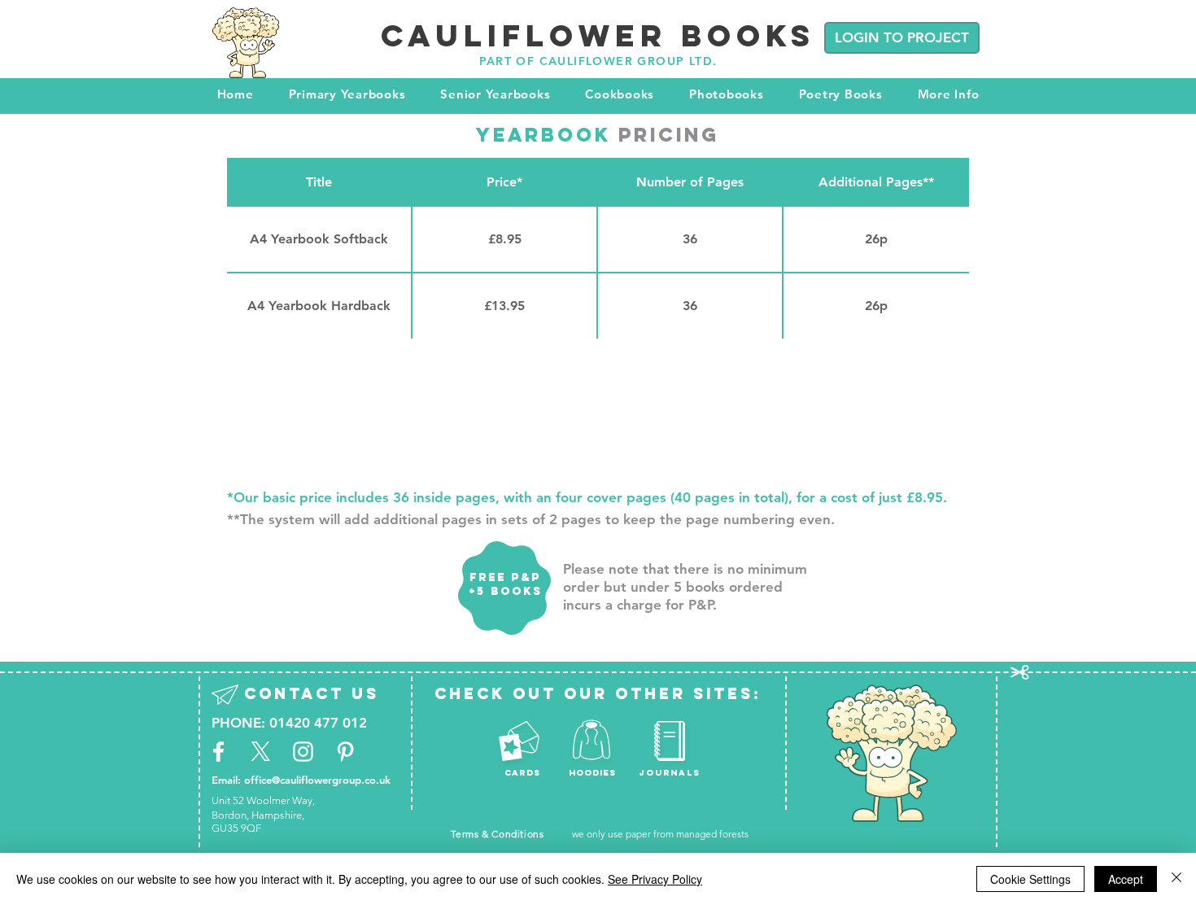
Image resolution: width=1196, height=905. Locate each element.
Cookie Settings (1030, 879)
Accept (1125, 879)
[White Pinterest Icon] (345, 751)
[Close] (1176, 879)
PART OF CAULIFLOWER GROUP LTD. (598, 61)
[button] (347, 94)
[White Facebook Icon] (218, 751)
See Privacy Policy (655, 879)
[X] (260, 751)
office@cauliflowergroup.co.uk (317, 779)
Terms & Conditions (497, 834)
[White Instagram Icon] (303, 751)
